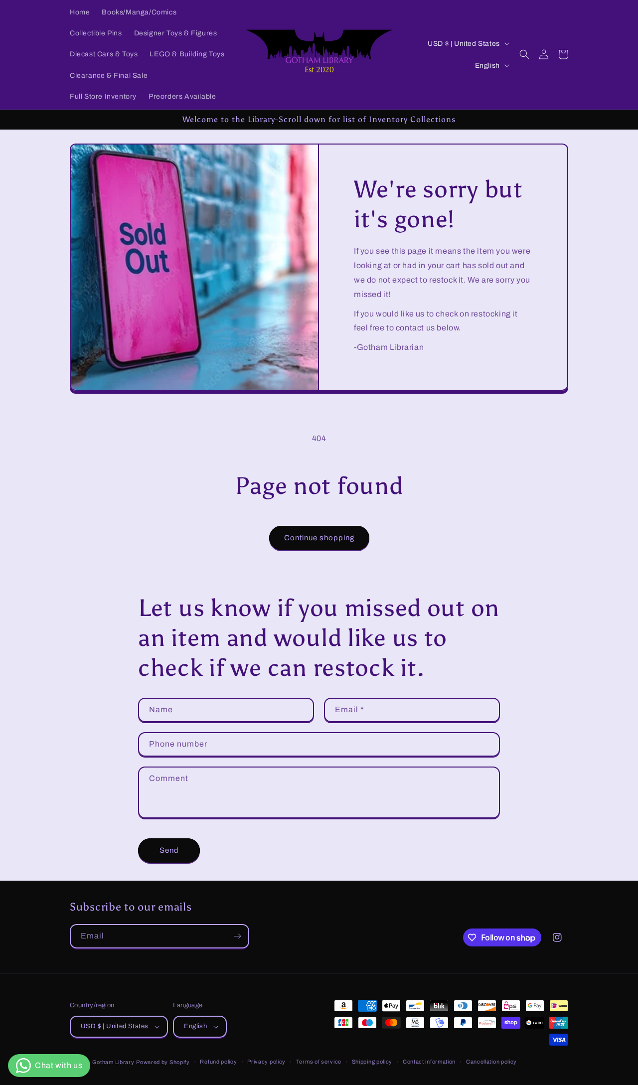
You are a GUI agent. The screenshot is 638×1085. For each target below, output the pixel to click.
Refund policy (218, 1062)
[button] (524, 54)
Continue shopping (319, 538)
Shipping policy (372, 1062)
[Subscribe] (237, 936)
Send (169, 850)
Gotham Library (113, 1062)
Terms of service (318, 1062)
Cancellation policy (491, 1062)
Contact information (429, 1062)
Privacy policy (266, 1062)
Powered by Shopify (163, 1062)
